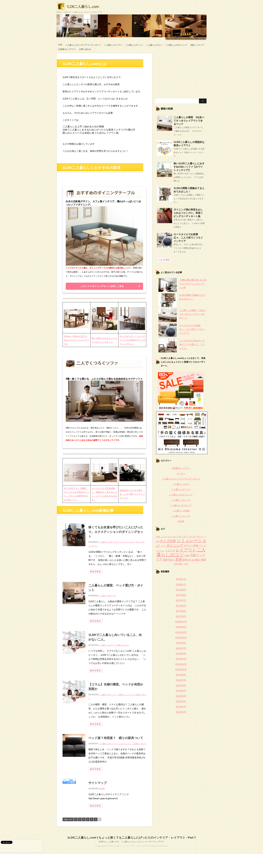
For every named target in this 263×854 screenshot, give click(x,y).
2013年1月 (181, 712)
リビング (170, 550)
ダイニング (139, 542)
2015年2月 (181, 659)
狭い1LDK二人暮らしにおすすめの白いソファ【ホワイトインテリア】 (189, 166)
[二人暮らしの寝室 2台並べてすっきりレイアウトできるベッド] (164, 129)
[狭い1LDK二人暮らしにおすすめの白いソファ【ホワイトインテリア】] (164, 176)
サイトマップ (97, 782)
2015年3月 (181, 653)
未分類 (102, 789)
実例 (178, 559)
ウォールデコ (173, 537)
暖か (198, 559)
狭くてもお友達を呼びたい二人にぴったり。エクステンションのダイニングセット (115, 532)
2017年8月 (181, 595)
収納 (165, 559)
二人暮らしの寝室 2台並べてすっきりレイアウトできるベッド (189, 120)
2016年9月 (181, 627)
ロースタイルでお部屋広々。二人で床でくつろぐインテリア (188, 237)
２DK (186, 564)
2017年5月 (181, 611)
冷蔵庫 (186, 555)
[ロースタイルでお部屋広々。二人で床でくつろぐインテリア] (164, 246)
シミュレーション (127, 542)
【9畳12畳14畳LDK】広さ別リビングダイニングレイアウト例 (192, 284)
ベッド (202, 545)
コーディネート (196, 536)
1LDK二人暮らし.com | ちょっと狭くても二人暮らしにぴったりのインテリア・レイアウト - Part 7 (131, 837)
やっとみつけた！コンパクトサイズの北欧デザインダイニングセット (132, 340)
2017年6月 (181, 605)
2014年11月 (181, 669)
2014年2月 (181, 701)
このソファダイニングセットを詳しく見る (102, 286)
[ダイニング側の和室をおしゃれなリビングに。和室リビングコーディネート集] (164, 222)
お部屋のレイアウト (67, 49)
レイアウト (93, 546)
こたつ (164, 536)
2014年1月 (181, 706)
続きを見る (95, 571)
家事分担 (187, 560)
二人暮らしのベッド (134, 45)
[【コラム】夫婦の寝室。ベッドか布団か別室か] (74, 705)
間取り (180, 564)
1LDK (158, 537)
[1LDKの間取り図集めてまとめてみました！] (164, 200)
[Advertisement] (181, 74)
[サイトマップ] (69, 785)
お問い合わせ (85, 49)
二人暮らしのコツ (154, 45)
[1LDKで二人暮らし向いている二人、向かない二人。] (74, 655)
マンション (160, 551)
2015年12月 (181, 632)
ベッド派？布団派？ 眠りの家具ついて (115, 738)
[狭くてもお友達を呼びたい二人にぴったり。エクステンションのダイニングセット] (74, 547)
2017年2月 (181, 616)
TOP (60, 45)
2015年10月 (181, 637)
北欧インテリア (197, 45)
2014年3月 (181, 696)
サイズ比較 (168, 541)
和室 (170, 560)
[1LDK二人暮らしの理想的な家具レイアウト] (164, 154)
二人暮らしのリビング (181, 505)
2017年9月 (181, 590)
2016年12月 (181, 621)
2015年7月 (181, 648)
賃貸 (176, 564)
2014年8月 (181, 675)
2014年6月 (181, 685)
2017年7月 (181, 600)
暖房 (203, 559)
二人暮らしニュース (125, 695)
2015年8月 (181, 643)
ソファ (163, 546)
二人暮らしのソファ (113, 45)
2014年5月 (181, 690)
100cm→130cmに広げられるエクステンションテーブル (76, 340)
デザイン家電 (191, 545)
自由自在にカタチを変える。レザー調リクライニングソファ (132, 494)
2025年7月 (181, 579)
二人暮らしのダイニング (176, 45)
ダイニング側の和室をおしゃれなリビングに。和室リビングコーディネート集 (188, 213)
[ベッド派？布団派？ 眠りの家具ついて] (74, 758)
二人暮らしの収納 (180, 510)
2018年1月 (181, 584)
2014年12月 (181, 664)
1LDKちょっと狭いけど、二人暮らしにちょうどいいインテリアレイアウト (131, 841)
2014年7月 (181, 680)
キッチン (181, 473)
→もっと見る (164, 260)
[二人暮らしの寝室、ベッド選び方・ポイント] (74, 606)
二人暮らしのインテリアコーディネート (83, 45)
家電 (193, 560)
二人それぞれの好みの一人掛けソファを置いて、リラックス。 (192, 344)
